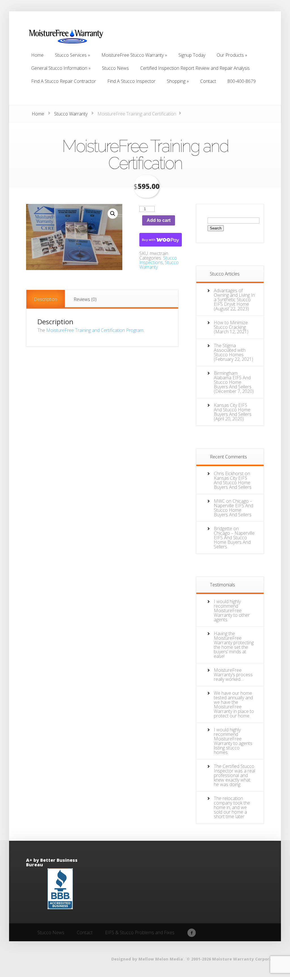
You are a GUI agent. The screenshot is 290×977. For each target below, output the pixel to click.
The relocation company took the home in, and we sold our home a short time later (232, 807)
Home (38, 114)
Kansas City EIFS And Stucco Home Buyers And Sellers (232, 409)
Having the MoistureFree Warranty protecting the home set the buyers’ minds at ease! (234, 644)
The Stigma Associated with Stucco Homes (230, 350)
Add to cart (158, 220)
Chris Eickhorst (229, 473)
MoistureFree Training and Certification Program (95, 330)
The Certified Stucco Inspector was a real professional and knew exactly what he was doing (234, 775)
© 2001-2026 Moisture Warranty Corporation (234, 959)
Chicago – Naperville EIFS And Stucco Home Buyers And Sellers (233, 508)
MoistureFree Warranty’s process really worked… (233, 674)
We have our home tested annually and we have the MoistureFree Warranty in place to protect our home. (234, 704)
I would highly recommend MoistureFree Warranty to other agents (232, 610)
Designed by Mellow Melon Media (147, 959)
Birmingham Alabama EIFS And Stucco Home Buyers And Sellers (232, 380)
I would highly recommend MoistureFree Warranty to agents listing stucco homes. (233, 741)
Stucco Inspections (158, 260)
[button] (113, 214)
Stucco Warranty (71, 114)
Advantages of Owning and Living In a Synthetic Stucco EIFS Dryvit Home (234, 297)
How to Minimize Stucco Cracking (231, 324)
